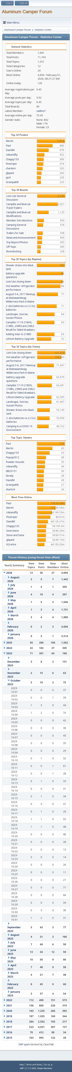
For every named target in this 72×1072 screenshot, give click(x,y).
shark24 (10, 489)
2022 (9, 1000)
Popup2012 (12, 457)
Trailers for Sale (15, 233)
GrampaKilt (12, 182)
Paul (8, 145)
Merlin (9, 141)
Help (21, 1064)
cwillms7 (41, 111)
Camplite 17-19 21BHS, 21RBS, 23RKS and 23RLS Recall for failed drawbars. (20, 326)
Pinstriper (11, 163)
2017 (9, 1027)
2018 (9, 1021)
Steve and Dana (15, 535)
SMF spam (24, 1044)
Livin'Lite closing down (18, 281)
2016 (9, 1032)
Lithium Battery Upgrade (20, 338)
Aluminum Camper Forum (27, 11)
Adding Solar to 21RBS (18, 334)
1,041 (41, 52)
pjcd (8, 177)
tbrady (9, 475)
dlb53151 (11, 471)
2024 (9, 648)
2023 (9, 653)
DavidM (10, 150)
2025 (9, 642)
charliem (11, 168)
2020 (9, 1011)
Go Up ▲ (48, 1064)
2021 (9, 1005)
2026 (9, 572)
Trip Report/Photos (17, 242)
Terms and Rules (34, 1064)
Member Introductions (19, 220)
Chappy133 (12, 159)
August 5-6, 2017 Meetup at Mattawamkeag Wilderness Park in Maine (20, 297)
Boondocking (13, 251)
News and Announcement (21, 237)
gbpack (10, 173)
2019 (9, 1016)
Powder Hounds (15, 462)
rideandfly (12, 154)
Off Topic (11, 246)
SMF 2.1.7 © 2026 (28, 1068)
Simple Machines (44, 1068)
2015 (9, 1037)
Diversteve (12, 530)
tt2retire (11, 544)
